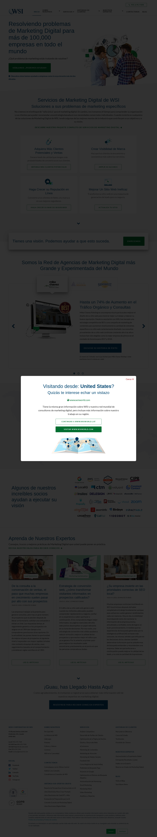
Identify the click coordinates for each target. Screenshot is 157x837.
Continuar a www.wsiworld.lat (78, 422)
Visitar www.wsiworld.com (78, 429)
